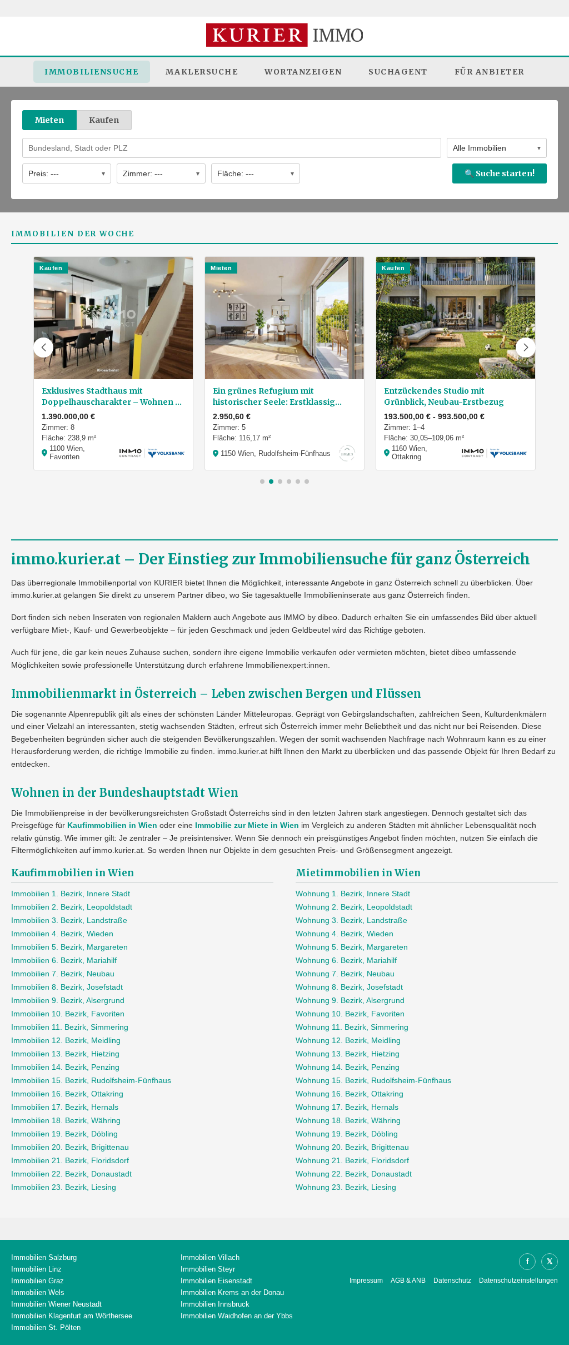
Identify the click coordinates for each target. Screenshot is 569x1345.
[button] (43, 348)
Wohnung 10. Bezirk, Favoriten (350, 1013)
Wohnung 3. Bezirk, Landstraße (351, 920)
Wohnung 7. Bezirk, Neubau (345, 973)
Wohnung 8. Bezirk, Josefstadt (349, 986)
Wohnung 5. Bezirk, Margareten (352, 946)
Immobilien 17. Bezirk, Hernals (64, 1107)
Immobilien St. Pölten (46, 1327)
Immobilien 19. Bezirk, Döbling (64, 1133)
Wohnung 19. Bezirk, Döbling (347, 1133)
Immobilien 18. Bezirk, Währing (66, 1120)
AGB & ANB (408, 1280)
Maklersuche (202, 72)
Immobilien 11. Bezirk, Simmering (69, 1027)
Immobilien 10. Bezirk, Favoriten (67, 1013)
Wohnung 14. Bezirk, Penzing (348, 1067)
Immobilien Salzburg (44, 1257)
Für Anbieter (490, 72)
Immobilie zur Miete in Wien (247, 825)
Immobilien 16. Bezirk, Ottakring (67, 1093)
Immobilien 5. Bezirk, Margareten (69, 946)
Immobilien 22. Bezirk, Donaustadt (71, 1173)
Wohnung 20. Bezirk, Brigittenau (352, 1147)
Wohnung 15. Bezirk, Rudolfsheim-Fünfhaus (373, 1080)
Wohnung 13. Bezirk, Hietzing (348, 1053)
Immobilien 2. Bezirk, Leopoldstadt (71, 906)
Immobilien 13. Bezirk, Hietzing (65, 1053)
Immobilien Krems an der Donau (232, 1292)
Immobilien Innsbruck (215, 1304)
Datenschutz (452, 1280)
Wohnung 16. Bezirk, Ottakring (349, 1093)
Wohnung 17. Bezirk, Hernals (347, 1107)
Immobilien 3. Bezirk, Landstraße (69, 920)
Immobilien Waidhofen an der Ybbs (237, 1316)
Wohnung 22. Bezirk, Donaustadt (354, 1173)
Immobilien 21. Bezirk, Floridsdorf (70, 1160)
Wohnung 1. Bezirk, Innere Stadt (353, 893)
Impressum (366, 1280)
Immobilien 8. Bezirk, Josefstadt (67, 986)
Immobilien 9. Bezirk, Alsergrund (67, 1000)
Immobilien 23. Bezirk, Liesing (63, 1187)
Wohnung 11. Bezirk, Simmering (352, 1027)
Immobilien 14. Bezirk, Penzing (65, 1067)
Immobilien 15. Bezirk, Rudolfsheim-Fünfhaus (91, 1080)
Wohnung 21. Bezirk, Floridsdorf (352, 1160)
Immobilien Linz (36, 1269)
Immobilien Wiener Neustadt (56, 1304)
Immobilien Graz (37, 1281)
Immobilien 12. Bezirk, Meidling (66, 1040)
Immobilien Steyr (208, 1269)
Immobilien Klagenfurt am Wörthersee (71, 1316)
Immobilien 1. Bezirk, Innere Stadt (70, 893)
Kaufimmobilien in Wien (112, 825)
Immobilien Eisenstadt (216, 1281)
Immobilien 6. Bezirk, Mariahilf (64, 960)
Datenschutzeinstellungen (518, 1280)
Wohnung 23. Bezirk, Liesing (346, 1187)
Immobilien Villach (210, 1257)
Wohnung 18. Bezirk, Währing (348, 1120)
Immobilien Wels (37, 1292)
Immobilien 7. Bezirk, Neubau (62, 973)
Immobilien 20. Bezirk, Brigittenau (70, 1147)
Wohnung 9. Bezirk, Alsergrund (350, 1000)
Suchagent (398, 72)
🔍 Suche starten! (500, 173)
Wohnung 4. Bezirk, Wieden (344, 933)
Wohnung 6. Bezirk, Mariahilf (346, 960)
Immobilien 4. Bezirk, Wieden (62, 933)
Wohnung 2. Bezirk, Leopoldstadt (354, 906)
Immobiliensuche (91, 72)
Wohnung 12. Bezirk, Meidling (348, 1040)
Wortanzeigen (303, 72)
